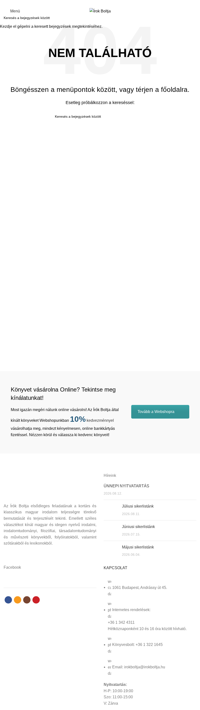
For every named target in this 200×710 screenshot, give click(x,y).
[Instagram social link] (103, 3)
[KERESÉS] (193, 17)
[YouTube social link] (108, 3)
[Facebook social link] (91, 3)
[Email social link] (97, 3)
